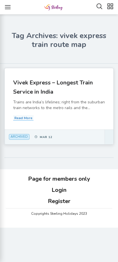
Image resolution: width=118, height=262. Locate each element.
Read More (23, 118)
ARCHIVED (19, 137)
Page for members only (59, 179)
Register (59, 201)
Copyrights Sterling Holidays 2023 (59, 213)
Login (59, 190)
